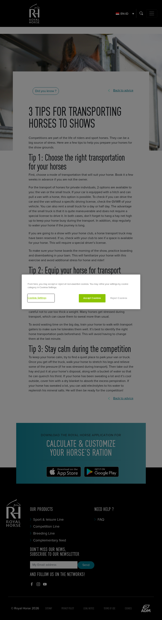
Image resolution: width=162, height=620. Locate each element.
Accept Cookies (92, 298)
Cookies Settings (37, 298)
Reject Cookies (118, 298)
